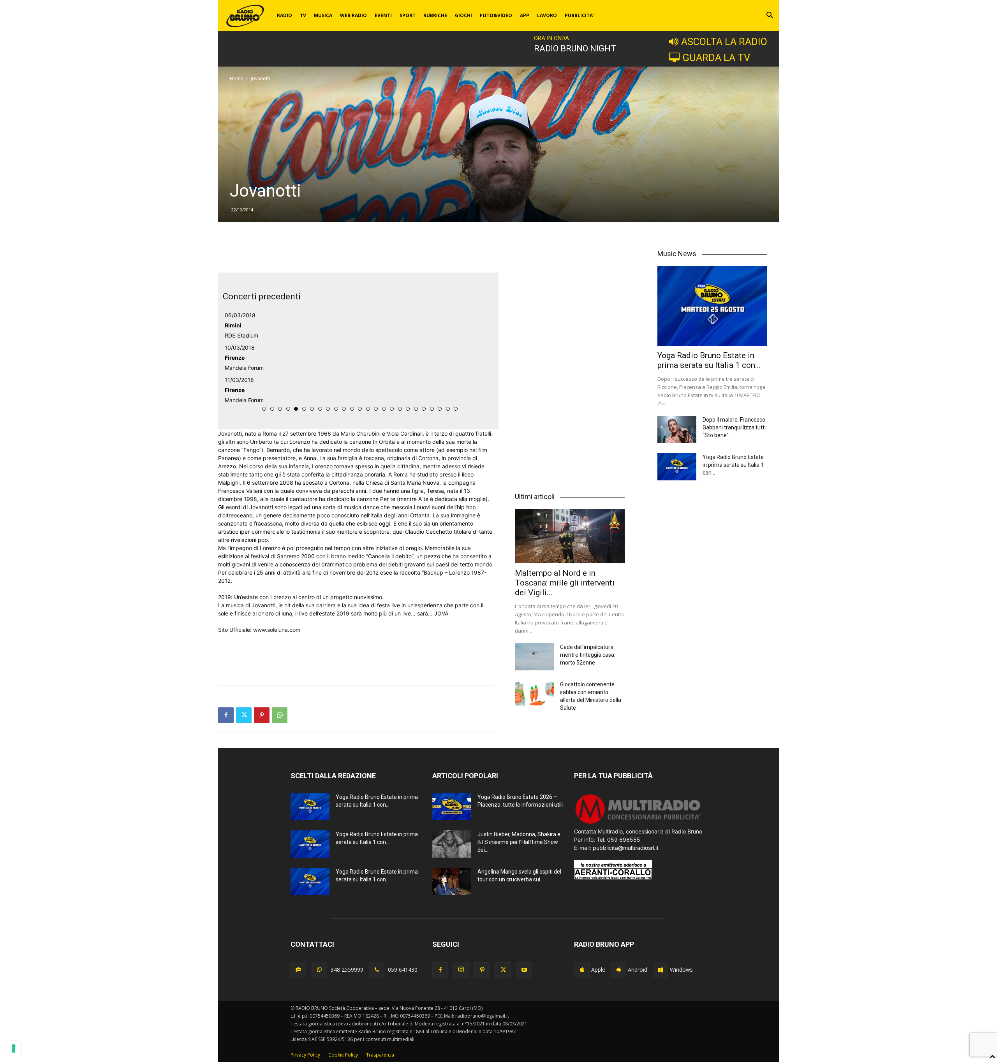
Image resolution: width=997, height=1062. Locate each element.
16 (384, 409)
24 (448, 409)
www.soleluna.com (276, 629)
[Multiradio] (638, 823)
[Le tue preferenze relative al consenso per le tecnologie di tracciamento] (13, 1048)
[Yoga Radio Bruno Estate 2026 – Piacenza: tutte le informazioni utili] (451, 806)
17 (392, 409)
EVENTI (383, 15)
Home (236, 78)
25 (456, 409)
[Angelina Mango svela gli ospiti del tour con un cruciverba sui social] (451, 881)
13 (360, 409)
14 (368, 409)
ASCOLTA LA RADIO (724, 41)
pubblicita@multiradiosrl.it (626, 847)
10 (336, 409)
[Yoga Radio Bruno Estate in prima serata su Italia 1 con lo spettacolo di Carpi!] (712, 306)
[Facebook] (226, 715)
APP (524, 15)
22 (432, 409)
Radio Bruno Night (575, 48)
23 (440, 409)
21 (424, 409)
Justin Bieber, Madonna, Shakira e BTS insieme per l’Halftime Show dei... (518, 842)
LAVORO (547, 15)
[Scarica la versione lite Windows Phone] (660, 970)
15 (376, 409)
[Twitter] (244, 715)
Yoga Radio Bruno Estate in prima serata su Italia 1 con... (709, 360)
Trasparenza (380, 1054)
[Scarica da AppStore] (582, 970)
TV (303, 15)
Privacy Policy (305, 1054)
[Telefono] (376, 970)
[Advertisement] (356, 252)
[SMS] (298, 970)
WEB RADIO (353, 15)
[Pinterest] (262, 715)
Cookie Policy (343, 1054)
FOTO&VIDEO (496, 15)
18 (400, 409)
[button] (769, 16)
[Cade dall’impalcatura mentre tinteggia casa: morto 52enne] (534, 656)
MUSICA (323, 15)
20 (416, 409)
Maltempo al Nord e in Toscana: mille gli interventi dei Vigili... (565, 582)
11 (344, 409)
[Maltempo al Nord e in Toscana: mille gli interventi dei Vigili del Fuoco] (570, 536)
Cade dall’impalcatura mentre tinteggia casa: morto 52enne (587, 655)
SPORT (408, 15)
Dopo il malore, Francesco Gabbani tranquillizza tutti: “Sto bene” (735, 427)
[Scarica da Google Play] (618, 970)
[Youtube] (524, 970)
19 (408, 409)
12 (352, 409)
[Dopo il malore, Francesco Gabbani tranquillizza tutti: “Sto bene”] (676, 429)
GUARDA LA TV (716, 57)
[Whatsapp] (319, 970)
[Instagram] (461, 970)
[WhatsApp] (279, 715)
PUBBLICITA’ (579, 15)
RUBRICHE (435, 15)
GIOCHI (463, 15)
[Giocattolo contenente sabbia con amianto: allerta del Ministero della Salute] (534, 694)
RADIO (284, 15)
